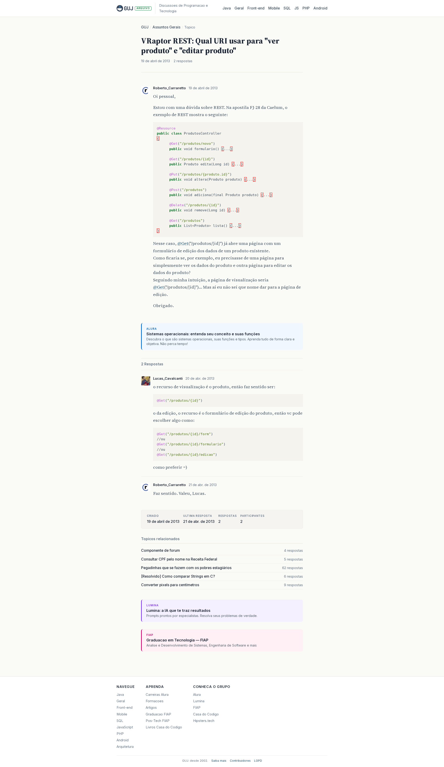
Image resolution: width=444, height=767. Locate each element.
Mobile (274, 8)
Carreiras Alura (157, 695)
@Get (182, 243)
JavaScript (125, 727)
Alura (197, 695)
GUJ (144, 27)
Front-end (125, 707)
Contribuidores (240, 760)
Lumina (198, 701)
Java (226, 8)
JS (296, 8)
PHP (306, 8)
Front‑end (256, 8)
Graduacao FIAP (158, 714)
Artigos (151, 707)
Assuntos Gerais (166, 27)
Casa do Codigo (206, 714)
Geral (239, 8)
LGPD (258, 760)
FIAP (196, 707)
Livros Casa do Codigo (164, 727)
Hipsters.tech (203, 721)
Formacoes (154, 701)
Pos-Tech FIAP (158, 721)
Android (320, 8)
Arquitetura (125, 747)
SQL (287, 8)
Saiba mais (218, 760)
